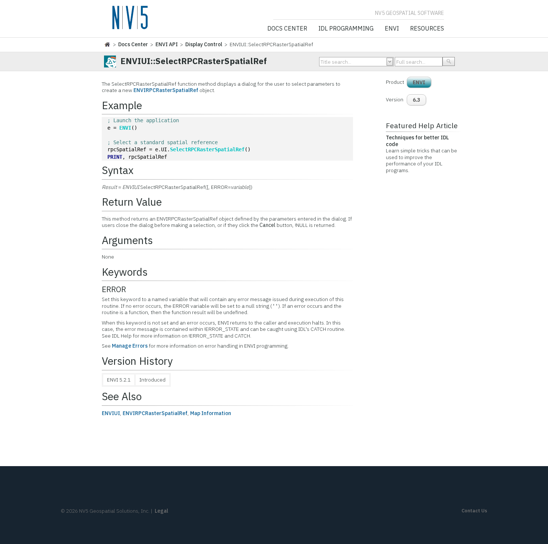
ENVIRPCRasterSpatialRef (165, 90)
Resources (427, 28)
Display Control (203, 44)
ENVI (392, 28)
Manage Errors (130, 345)
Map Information (210, 413)
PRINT (114, 157)
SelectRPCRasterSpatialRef (207, 149)
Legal (161, 510)
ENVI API (166, 44)
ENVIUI (111, 413)
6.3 (416, 100)
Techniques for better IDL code (417, 141)
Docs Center (287, 28)
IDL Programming (346, 28)
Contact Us (474, 510)
